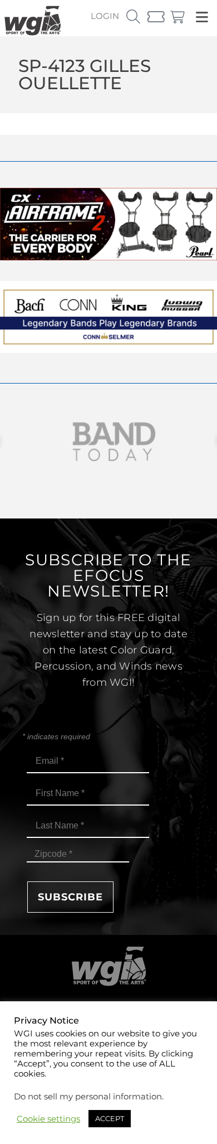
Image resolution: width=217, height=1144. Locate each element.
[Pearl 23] (108, 257)
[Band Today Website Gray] (108, 442)
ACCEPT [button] (109, 1118)
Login (105, 16)
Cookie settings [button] (48, 1119)
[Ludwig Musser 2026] (108, 350)
